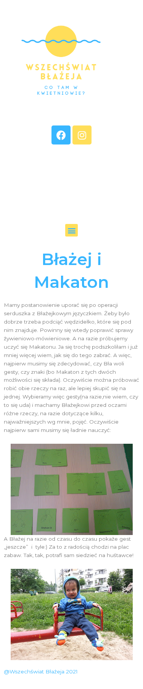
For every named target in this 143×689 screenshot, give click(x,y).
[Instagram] (82, 134)
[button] (71, 230)
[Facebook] (61, 134)
